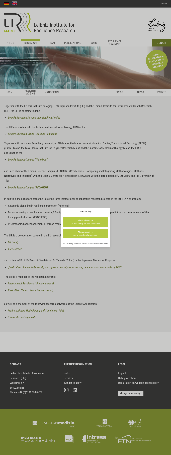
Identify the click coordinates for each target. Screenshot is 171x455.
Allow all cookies (85, 222)
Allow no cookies (85, 233)
